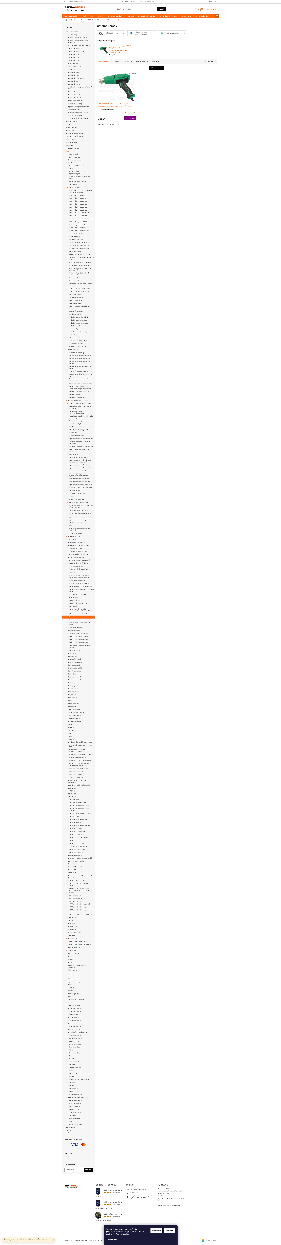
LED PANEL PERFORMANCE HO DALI (80, 825)
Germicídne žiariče (72, 142)
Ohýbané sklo (72, 695)
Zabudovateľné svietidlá (76, 712)
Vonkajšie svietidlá (74, 314)
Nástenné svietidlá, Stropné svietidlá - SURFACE (81, 877)
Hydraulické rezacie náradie (78, 594)
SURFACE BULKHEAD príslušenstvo (80, 915)
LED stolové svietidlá (76, 169)
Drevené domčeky (75, 303)
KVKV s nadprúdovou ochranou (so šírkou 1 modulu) (80, 514)
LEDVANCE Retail (71, 1127)
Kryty (71, 1091)
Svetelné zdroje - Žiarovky (74, 136)
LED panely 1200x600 (75, 98)
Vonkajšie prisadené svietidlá (78, 326)
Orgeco (70, 959)
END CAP (72, 1077)
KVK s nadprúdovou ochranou (79, 518)
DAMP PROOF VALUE (75, 774)
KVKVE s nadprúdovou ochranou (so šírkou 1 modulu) (81, 506)
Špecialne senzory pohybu (79, 341)
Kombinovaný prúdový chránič (79, 502)
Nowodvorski (72, 653)
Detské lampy (72, 656)
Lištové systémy (73, 994)
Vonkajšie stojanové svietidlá (78, 323)
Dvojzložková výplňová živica (78, 554)
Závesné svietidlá (74, 718)
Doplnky (72, 1071)
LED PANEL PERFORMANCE (77, 803)
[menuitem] (70, 16)
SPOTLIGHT (72, 873)
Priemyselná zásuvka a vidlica (78, 457)
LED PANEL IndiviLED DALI (77, 831)
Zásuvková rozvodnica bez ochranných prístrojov (78, 412)
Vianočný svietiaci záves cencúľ (79, 289)
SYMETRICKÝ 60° (74, 57)
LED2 (69, 1002)
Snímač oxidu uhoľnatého (77, 499)
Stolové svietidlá (74, 1047)
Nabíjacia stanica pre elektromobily (80, 487)
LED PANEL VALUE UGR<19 (77, 843)
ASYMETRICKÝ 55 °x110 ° (77, 48)
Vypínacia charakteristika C (79, 510)
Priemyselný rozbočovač (77, 471)
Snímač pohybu (74, 329)
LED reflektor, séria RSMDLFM (79, 213)
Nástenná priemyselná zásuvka (79, 482)
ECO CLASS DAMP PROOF (77, 777)
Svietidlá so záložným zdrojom (79, 265)
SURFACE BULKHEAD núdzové (78, 907)
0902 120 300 (134, 1192)
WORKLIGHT (72, 924)
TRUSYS (71, 921)
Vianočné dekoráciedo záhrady (79, 292)
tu (128, 1234)
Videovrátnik (70, 130)
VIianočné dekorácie (75, 278)
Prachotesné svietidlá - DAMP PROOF (80, 742)
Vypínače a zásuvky (72, 127)
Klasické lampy (73, 674)
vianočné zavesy (73, 973)
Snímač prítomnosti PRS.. (78, 344)
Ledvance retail (73, 154)
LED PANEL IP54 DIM (75, 822)
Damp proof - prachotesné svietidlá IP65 (80, 746)
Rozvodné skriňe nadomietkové (80, 359)
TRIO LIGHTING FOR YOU (76, 1000)
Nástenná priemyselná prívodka (79, 479)
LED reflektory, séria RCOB (78, 222)
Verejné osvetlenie (74, 110)
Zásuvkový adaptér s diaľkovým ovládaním (80, 443)
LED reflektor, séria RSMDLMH (79, 231)
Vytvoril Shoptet (211, 1240)
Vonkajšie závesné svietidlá (78, 320)
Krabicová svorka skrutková (78, 639)
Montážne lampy (74, 237)
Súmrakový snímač (76, 338)
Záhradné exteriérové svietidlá (79, 246)
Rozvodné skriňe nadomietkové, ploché (80, 363)
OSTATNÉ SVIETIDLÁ (75, 234)
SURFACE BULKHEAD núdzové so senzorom (79, 911)
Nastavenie (112, 1239)
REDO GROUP (72, 950)
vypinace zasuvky (74, 982)
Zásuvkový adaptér (75, 424)
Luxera (70, 724)
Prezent (70, 736)
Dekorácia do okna (75, 300)
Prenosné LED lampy (75, 160)
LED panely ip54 (73, 81)
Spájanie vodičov (74, 631)
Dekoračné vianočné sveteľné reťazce (79, 307)
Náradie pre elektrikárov (76, 557)
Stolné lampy (72, 707)
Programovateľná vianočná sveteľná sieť (81, 285)
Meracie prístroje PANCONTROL (78, 545)
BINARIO (72, 1065)
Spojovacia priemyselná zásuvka (80, 468)
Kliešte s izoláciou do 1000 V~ (79, 614)
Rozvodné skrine (73, 350)
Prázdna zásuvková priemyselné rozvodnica (80, 407)
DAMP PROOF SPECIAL (76, 771)
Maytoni (70, 991)
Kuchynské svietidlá (74, 677)
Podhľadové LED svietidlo (77, 181)
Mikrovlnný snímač (76, 335)
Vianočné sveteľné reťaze (78, 281)
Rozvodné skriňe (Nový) (77, 353)
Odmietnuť (156, 1230)
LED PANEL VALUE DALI (76, 852)
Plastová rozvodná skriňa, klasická (80, 391)
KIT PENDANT (73, 1074)
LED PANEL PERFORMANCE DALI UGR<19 (79, 810)
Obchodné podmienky (146, 2)
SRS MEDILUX (72, 956)
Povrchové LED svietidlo (77, 166)
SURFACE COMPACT (75, 895)
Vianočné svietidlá (72, 121)
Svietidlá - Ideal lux (74, 1029)
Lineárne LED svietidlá (75, 870)
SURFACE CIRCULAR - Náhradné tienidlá (79, 885)
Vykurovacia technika (72, 148)
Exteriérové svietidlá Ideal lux (78, 1097)
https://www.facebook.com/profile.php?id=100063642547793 (141, 1197)
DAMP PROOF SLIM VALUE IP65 (78, 768)
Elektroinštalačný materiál (74, 133)
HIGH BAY (71, 864)
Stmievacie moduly (75, 251)
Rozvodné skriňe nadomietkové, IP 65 (81, 375)
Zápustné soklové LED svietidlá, (79, 243)
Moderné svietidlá (74, 689)
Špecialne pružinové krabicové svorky (79, 646)
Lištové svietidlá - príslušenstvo (79, 1080)
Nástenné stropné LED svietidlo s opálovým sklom (80, 274)
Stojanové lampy (73, 704)
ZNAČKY (68, 151)
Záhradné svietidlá (74, 715)
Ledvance (71, 739)
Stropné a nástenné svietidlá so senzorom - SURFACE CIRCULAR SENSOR (79, 890)
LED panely (71, 69)
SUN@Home (72, 929)
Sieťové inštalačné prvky (76, 493)
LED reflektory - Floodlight (76, 861)
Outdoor (71, 727)
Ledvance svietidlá (72, 32)
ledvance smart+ (73, 938)
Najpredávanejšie (142, 61)
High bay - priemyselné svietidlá (78, 107)
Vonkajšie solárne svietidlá (77, 347)
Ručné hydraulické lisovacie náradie (81, 586)
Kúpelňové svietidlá (75, 1094)
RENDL (70, 733)
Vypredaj (68, 1130)
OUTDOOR (71, 791)
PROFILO (72, 1086)
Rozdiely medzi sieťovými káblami (169, 1206)
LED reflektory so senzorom (77, 38)
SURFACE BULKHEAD (75, 898)
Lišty (69, 1023)
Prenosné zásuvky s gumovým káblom (79, 450)
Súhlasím (169, 1230)
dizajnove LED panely (75, 104)
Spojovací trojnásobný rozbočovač (81, 485)
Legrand (70, 730)
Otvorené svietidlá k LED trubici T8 (80, 248)
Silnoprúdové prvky (74, 490)
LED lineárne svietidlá (75, 115)
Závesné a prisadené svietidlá (78, 118)
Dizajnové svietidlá (74, 659)
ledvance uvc (72, 927)
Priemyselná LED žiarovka (76, 542)
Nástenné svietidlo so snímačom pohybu (79, 178)
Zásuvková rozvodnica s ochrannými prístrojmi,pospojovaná (81, 417)
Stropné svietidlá (74, 709)
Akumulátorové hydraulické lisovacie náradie (81, 590)
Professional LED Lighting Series (79, 254)
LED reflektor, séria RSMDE (78, 216)
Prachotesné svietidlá (75, 66)
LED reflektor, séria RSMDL (78, 204)
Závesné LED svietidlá (75, 867)
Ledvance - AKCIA (74, 947)
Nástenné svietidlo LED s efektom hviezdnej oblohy (80, 269)
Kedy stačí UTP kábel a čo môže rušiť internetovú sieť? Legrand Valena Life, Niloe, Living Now (170, 1191)
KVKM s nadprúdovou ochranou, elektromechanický (79, 522)
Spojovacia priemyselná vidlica (79, 465)
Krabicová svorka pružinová (78, 636)
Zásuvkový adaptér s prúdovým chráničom (79, 530)
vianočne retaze (73, 976)
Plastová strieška (75, 394)
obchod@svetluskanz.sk (138, 1189)
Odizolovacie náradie (76, 566)
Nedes (70, 962)
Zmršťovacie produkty (75, 548)
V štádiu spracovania (75, 650)
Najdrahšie (128, 61)
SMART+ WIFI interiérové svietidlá (80, 944)
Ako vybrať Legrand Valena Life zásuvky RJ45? (171, 1199)
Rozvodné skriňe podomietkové (80, 356)
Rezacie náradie (74, 600)
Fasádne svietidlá (74, 665)
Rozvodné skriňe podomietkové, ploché (80, 367)
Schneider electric (74, 979)
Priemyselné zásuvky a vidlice (78, 400)
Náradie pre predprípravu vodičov (80, 560)
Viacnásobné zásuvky (76, 436)
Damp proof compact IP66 (77, 758)
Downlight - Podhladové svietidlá (78, 113)
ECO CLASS (72, 788)
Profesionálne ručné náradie (78, 563)
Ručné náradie (73, 597)
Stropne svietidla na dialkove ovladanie (78, 966)
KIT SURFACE (73, 1089)
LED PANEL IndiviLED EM (76, 834)
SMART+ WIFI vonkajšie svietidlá (79, 941)
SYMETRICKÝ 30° (74, 54)
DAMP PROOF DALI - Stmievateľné (80, 761)
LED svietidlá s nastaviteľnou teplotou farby (81, 258)
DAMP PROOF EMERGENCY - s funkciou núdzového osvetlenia (81, 751)
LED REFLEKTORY (74, 187)
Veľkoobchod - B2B (128, 2)
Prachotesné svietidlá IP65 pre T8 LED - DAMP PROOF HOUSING (80, 765)
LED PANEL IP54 (74, 817)
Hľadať (161, 9)
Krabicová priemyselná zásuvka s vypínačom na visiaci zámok (80, 475)
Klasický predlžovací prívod (78, 430)
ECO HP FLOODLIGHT (75, 855)
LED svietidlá (72, 683)
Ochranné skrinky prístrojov (78, 371)
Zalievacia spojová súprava (78, 551)
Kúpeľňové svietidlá (74, 680)
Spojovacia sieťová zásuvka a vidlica (81, 439)
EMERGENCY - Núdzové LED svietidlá (80, 858)
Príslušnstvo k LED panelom (77, 95)
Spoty (70, 701)
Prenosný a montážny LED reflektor (81, 219)
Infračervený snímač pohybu (79, 332)
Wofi (69, 997)
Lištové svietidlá (73, 1017)
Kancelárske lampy (74, 671)
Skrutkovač (73, 606)
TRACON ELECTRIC (74, 157)
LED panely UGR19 (74, 84)
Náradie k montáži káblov (77, 580)
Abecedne (155, 61)
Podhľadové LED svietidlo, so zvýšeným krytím (78, 173)
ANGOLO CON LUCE (75, 1068)
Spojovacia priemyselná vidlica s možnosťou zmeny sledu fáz (80, 461)
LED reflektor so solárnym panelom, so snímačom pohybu (81, 191)
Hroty (71, 1121)
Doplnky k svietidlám (75, 721)
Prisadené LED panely (75, 101)
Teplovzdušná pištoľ (76, 628)
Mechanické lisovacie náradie (79, 583)
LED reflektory (72, 35)
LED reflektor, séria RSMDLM (78, 210)
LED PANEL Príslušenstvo (77, 800)
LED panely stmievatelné (76, 78)
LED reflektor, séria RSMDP (78, 198)
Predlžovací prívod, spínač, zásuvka (81, 421)
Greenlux (71, 988)
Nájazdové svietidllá (76, 240)
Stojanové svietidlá (75, 1038)
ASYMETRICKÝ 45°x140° (76, 51)
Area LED (72, 935)
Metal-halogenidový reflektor (79, 225)
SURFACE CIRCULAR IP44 (76, 881)
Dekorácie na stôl (75, 295)
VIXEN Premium (73, 970)
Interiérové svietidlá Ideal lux (77, 1032)
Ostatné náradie (74, 617)
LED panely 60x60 (73, 72)
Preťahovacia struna (76, 620)
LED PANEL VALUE (74, 840)
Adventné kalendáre (76, 311)
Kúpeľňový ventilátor (76, 533)
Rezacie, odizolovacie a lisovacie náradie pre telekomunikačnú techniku (80, 571)
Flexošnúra (73, 433)
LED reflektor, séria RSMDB (78, 201)
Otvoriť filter (156, 68)
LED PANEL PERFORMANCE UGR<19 (80, 814)
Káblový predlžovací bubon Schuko (81, 446)
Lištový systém (73, 686)
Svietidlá (68, 124)
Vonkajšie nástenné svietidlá (78, 317)
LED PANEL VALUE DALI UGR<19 (78, 849)
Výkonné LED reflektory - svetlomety (80, 45)
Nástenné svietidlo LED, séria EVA (80, 262)
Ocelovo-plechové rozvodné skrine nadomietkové (80, 380)
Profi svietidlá (73, 698)
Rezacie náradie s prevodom (78, 603)
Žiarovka (72, 1056)
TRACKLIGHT (72, 918)
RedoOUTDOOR (73, 953)
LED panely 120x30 (74, 75)
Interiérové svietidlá (75, 668)
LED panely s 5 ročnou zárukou (78, 92)
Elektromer (72, 539)
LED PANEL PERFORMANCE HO (78, 819)
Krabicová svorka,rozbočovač (79, 634)
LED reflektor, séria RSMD (77, 228)
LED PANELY (72, 794)
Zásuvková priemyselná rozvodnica (80, 403)
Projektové (72, 1059)
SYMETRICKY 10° (74, 60)
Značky (68, 1133)
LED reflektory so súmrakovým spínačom (78, 42)
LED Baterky (69, 145)
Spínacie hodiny (74, 454)
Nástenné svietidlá (74, 692)
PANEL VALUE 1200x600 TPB (78, 846)
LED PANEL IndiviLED (75, 828)
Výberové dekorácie (76, 297)
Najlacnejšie (116, 61)
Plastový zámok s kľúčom (77, 397)
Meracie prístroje (74, 536)
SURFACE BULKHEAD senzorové (79, 904)
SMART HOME (70, 139)
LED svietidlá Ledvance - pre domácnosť (77, 781)
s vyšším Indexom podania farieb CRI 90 (80, 88)
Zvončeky (72, 496)
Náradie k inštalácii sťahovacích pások (79, 624)
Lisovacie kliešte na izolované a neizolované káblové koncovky (79, 577)
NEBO (69, 985)
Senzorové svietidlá (75, 1124)
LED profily (72, 1083)
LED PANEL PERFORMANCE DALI (79, 806)
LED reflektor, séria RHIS (77, 195)
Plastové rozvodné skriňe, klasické (80, 384)
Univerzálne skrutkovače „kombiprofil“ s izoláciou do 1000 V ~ (81, 610)
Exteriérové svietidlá (75, 662)
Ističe (71, 526)
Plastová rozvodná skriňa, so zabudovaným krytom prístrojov (80, 388)
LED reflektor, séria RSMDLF (78, 207)
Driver (71, 1050)
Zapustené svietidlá (74, 1011)
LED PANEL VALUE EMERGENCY (78, 837)
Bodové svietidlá (74, 1053)
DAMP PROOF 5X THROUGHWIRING (80, 755)
